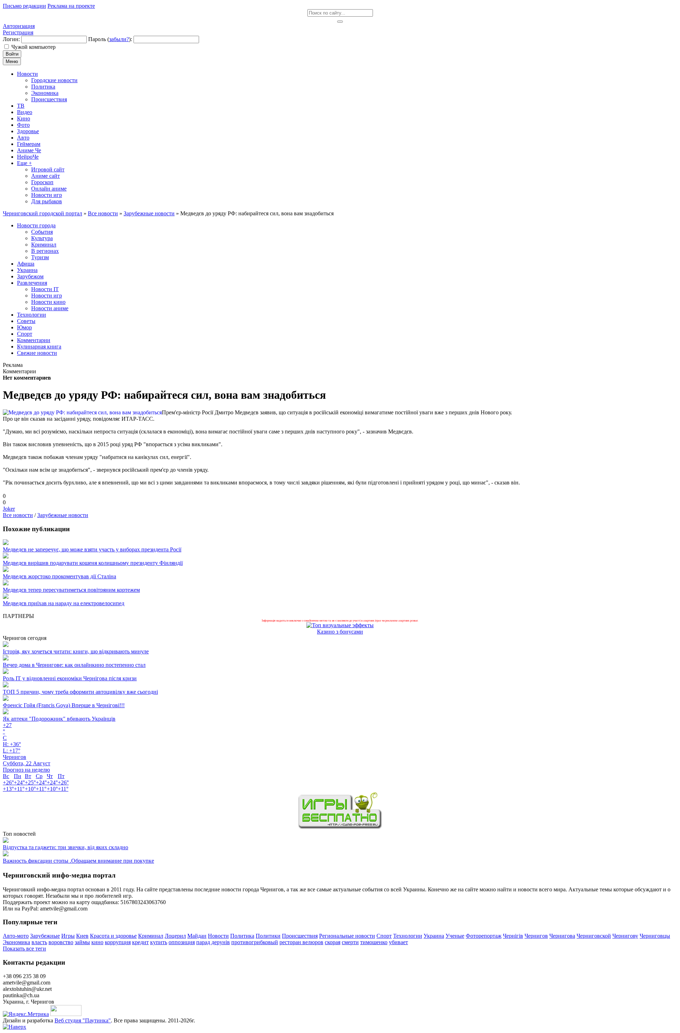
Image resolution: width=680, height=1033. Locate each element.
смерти (350, 942)
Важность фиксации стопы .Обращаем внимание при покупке (78, 861)
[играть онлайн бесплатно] (340, 827)
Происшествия (300, 936)
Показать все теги (24, 949)
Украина (434, 936)
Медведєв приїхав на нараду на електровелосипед (63, 603)
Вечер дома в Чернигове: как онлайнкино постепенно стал (74, 665)
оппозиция (182, 942)
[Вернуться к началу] (14, 1027)
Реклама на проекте (71, 6)
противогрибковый (254, 942)
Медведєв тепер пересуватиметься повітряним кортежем (71, 590)
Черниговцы (655, 936)
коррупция (118, 942)
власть (39, 942)
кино (97, 942)
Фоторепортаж (484, 936)
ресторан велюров (301, 942)
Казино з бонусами (340, 632)
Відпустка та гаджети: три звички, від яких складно (65, 847)
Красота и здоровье (113, 936)
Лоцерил (175, 936)
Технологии (407, 936)
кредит (140, 942)
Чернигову (625, 936)
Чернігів (513, 936)
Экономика (16, 942)
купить (158, 942)
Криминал (150, 936)
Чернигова (562, 936)
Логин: (11, 39)
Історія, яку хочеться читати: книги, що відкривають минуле (76, 651)
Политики (268, 936)
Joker (9, 509)
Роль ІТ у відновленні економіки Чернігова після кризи (70, 678)
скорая (332, 942)
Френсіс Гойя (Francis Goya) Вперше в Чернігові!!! (64, 705)
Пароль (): (110, 39)
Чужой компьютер (33, 47)
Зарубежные (45, 936)
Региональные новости (347, 936)
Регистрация (18, 32)
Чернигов (536, 936)
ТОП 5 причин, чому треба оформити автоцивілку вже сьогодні (80, 692)
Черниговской (594, 936)
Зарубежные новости (62, 515)
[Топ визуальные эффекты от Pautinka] (340, 625)
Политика (242, 936)
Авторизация (19, 26)
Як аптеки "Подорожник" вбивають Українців (59, 719)
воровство (61, 942)
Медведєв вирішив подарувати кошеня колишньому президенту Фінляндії (93, 563)
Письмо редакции (24, 6)
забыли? (119, 39)
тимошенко (373, 942)
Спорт (384, 936)
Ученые (455, 936)
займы (82, 942)
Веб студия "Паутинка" (83, 1020)
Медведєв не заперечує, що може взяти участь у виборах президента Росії (92, 549)
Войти (12, 54)
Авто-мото (16, 936)
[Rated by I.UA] (65, 1014)
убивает (398, 942)
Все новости (18, 515)
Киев (82, 936)
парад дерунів (213, 942)
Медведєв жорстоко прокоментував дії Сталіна (59, 576)
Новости (218, 936)
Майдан (196, 936)
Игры (68, 936)
